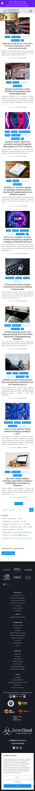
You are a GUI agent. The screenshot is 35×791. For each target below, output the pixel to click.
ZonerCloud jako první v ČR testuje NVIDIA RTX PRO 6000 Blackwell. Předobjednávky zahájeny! (17, 335)
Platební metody (17, 661)
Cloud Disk (17, 610)
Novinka (27, 524)
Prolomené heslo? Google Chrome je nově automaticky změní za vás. (17, 286)
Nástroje (17, 656)
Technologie (7, 532)
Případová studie (15, 527)
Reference (17, 685)
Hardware (6, 524)
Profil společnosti (17, 680)
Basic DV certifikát (17, 638)
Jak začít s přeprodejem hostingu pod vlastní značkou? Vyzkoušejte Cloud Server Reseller (17, 482)
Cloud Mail (17, 605)
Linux (21, 524)
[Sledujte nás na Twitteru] (21, 748)
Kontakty (17, 677)
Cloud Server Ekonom (17, 600)
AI (13, 538)
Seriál (30, 527)
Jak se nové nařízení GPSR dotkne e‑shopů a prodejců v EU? (17, 431)
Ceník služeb (17, 664)
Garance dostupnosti (17, 666)
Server (5, 529)
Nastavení (17, 781)
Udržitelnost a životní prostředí (17, 682)
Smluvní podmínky (17, 687)
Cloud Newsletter (17, 608)
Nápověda (17, 654)
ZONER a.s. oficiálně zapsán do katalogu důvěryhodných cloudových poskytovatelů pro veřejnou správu (17, 191)
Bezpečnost (12, 518)
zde (27, 5)
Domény (17, 521)
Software (12, 529)
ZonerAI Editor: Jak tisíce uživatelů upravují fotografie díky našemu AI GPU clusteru (17, 144)
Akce (4, 518)
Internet (14, 524)
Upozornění (17, 532)
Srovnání (20, 529)
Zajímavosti (24, 535)
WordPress (14, 535)
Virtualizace (17, 628)
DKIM (17, 645)
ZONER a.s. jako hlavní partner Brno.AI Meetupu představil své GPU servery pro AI (17, 382)
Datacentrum (7, 521)
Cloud (20, 518)
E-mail (24, 521)
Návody (5, 527)
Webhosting (27, 532)
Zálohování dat (17, 643)
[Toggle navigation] (32, 11)
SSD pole (17, 640)
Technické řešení (17, 625)
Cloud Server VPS (17, 595)
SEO (24, 527)
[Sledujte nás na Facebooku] (14, 748)
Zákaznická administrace (17, 635)
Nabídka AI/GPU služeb (17, 617)
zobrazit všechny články (23, 538)
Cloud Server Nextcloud (17, 603)
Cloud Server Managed (17, 598)
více (26, 55)
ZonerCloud (7, 538)
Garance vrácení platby (17, 669)
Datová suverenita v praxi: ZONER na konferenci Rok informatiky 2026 (17, 91)
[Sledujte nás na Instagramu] (18, 748)
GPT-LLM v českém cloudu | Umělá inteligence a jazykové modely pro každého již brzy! (17, 239)
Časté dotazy (17, 659)
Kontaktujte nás (8, 553)
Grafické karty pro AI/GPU (17, 633)
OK (17, 786)
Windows (6, 535)
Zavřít (18, 777)
